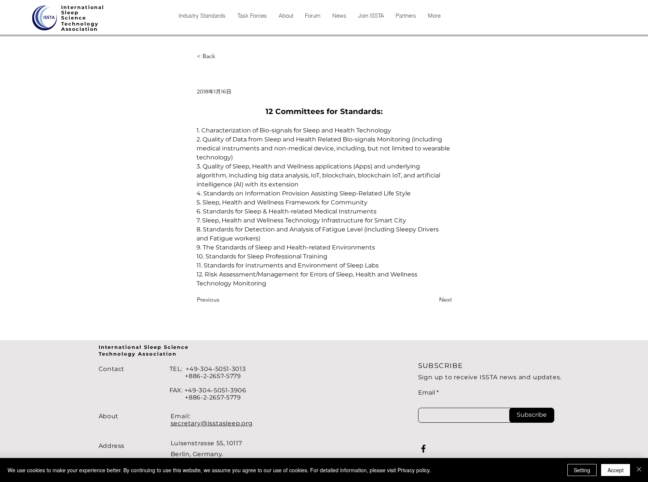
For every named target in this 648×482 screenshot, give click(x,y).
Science (73, 18)
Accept (616, 470)
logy (91, 24)
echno (74, 24)
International (82, 7)
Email (426, 393)
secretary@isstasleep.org (212, 423)
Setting (582, 470)
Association (79, 29)
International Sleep (131, 347)
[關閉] (639, 470)
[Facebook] (423, 448)
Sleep (70, 12)
